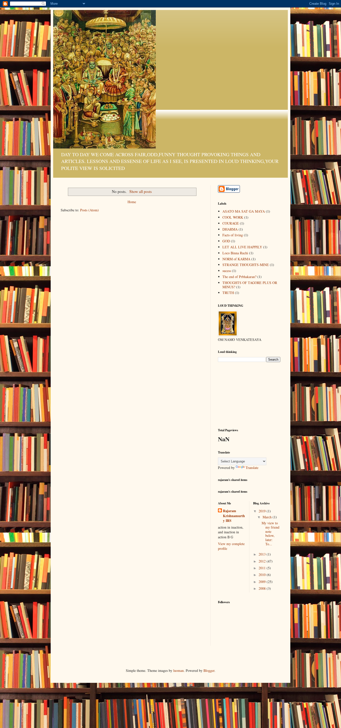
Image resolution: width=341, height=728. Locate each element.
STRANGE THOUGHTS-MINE (245, 264)
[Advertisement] (243, 395)
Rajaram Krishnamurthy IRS (234, 515)
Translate (252, 467)
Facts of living (232, 235)
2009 (263, 581)
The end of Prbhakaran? (239, 276)
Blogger (208, 670)
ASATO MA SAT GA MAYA (243, 211)
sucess (226, 270)
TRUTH (228, 292)
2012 (263, 561)
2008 (263, 588)
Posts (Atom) (89, 210)
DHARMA (230, 229)
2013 (263, 554)
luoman (178, 670)
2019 (263, 511)
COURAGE (230, 223)
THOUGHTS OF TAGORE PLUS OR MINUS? (249, 284)
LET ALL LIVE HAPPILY (242, 247)
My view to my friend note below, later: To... (270, 533)
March (268, 517)
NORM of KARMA (236, 259)
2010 (263, 574)
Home (132, 201)
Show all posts (140, 191)
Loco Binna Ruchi (235, 253)
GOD (226, 241)
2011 (263, 568)
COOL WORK (232, 217)
